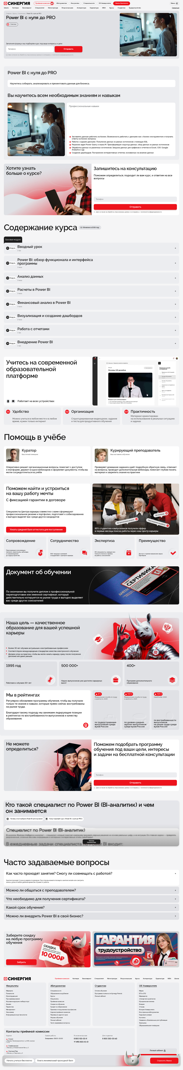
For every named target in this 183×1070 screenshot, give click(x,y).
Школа (176, 978)
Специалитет (99, 978)
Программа (128, 1062)
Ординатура (160, 978)
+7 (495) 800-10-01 (81, 1042)
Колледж (76, 978)
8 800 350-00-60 (109, 1039)
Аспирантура (147, 978)
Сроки (138, 1062)
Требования (149, 1062)
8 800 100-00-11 (80, 1039)
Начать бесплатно (121, 3)
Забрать (21, 962)
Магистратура (112, 978)
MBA (169, 978)
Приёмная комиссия (62, 978)
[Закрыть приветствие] (120, 1050)
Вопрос (161, 1062)
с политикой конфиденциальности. (62, 55)
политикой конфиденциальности (151, 212)
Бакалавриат (86, 978)
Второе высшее (126, 978)
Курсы (137, 978)
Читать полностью (91, 841)
